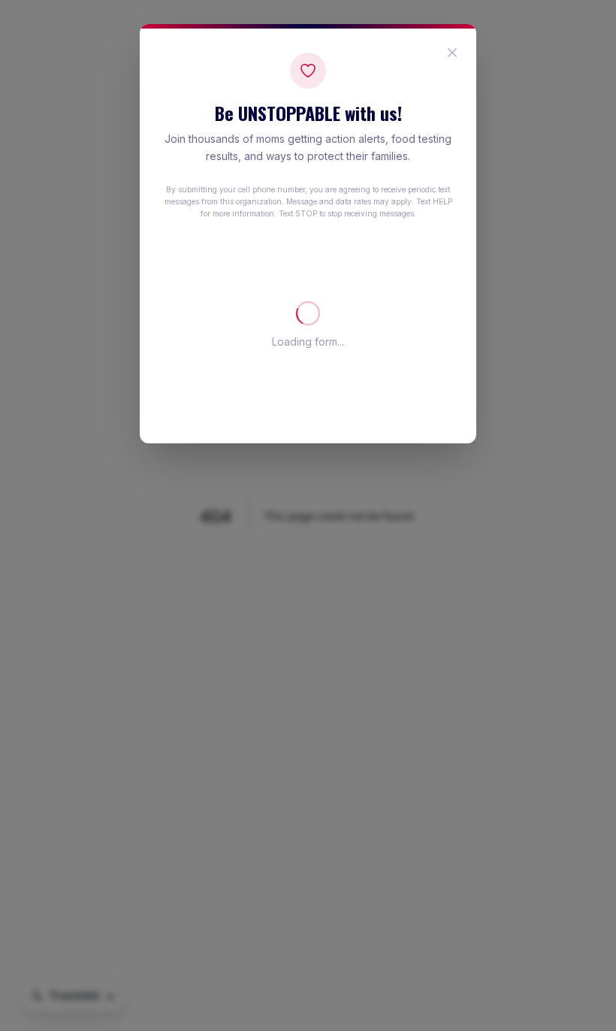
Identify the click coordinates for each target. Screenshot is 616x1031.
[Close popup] (452, 53)
